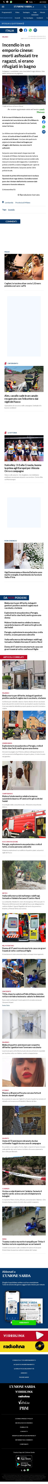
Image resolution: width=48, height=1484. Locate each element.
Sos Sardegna (28, 18)
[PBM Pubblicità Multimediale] (24, 1408)
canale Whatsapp (41, 110)
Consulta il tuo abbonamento (24, 1360)
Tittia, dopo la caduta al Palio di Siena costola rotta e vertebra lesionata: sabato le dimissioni (23, 995)
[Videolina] (24, 1336)
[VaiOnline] (24, 1403)
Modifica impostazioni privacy (24, 1435)
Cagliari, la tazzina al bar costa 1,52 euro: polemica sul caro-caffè (22, 284)
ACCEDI (43, 2)
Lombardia (9, 202)
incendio (11, 210)
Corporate (24, 1444)
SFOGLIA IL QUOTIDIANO (12, 23)
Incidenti (40, 18)
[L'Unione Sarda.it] (24, 7)
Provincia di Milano (22, 202)
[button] (21, 30)
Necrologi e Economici (24, 1423)
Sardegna (26, 12)
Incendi (17, 18)
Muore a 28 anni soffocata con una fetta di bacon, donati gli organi (21, 1094)
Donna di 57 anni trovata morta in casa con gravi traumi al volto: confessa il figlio (23, 648)
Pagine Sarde (24, 1377)
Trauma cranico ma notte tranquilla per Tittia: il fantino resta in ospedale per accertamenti (23, 1242)
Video (17, 12)
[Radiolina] (24, 1346)
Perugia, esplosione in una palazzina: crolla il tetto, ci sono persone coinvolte (23, 633)
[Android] (24, 1464)
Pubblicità (24, 1427)
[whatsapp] (11, 2)
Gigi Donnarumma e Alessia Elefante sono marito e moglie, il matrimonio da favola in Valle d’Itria (23, 574)
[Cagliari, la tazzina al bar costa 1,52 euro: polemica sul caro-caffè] (24, 267)
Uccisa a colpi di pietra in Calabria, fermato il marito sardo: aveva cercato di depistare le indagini (22, 1193)
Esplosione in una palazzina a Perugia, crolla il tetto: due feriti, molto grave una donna (22, 615)
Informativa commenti (24, 1440)
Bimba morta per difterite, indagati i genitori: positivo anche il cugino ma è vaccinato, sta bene (21, 605)
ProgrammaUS (7, 12)
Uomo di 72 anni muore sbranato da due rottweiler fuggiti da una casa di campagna (21, 1142)
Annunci (24, 1373)
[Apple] (24, 1458)
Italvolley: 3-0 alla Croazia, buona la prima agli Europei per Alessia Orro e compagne (22, 468)
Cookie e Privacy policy (24, 1418)
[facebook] (7, 2)
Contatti (24, 1431)
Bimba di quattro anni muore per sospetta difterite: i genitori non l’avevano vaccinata (21, 1046)
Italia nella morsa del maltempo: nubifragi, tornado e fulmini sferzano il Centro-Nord (23, 640)
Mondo (42, 12)
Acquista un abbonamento (24, 1364)
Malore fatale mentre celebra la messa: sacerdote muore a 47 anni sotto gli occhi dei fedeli (23, 625)
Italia (35, 12)
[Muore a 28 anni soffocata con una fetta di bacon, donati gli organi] (24, 1072)
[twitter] (4, 2)
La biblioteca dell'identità (24, 1369)
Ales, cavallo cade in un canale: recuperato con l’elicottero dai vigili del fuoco (21, 398)
